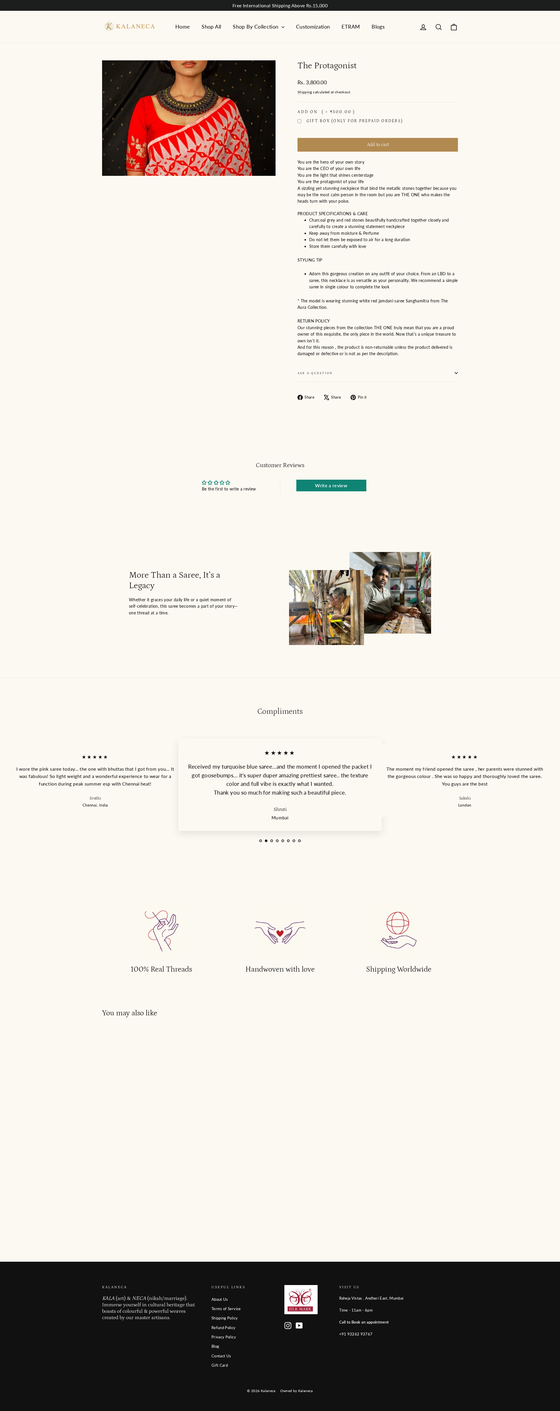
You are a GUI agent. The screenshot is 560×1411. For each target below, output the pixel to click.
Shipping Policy (224, 1318)
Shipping (305, 92)
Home (182, 26)
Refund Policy (223, 1327)
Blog (215, 1346)
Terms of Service (226, 1308)
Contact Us (221, 1356)
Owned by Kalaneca (296, 1391)
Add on (326, 112)
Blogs (378, 26)
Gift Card (219, 1365)
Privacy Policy (223, 1337)
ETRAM (351, 26)
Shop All (211, 26)
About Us (219, 1299)
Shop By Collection (256, 26)
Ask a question (315, 373)
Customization (313, 26)
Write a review (331, 485)
